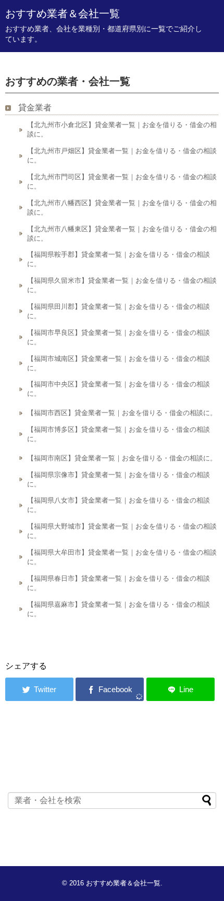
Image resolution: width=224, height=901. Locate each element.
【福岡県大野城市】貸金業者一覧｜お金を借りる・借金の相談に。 (122, 531)
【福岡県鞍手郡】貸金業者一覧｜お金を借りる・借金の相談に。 (118, 259)
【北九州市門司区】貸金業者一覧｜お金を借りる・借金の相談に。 (122, 181)
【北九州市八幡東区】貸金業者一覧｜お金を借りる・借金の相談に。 (122, 233)
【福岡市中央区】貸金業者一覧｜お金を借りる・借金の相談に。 (118, 388)
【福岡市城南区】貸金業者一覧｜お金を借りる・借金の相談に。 (118, 363)
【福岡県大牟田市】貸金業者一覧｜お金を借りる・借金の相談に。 (122, 557)
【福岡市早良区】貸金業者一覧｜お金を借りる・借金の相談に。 (118, 337)
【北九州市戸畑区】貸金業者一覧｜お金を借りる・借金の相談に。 (122, 155)
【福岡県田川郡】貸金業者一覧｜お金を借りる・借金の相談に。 (118, 311)
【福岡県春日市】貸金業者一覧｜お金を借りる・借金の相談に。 (118, 583)
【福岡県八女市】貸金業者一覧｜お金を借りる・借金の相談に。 (118, 505)
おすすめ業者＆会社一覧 (62, 13)
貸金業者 (35, 107)
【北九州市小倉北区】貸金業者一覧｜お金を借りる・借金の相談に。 (122, 129)
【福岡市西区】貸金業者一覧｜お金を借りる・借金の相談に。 (122, 413)
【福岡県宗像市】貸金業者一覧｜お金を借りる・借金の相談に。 (118, 479)
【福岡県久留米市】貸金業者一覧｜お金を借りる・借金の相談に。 (122, 285)
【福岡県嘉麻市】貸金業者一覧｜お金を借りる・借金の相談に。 (118, 609)
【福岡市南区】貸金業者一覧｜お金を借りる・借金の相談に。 (122, 458)
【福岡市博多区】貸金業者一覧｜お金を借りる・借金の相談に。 (118, 434)
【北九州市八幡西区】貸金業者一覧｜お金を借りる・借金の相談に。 (122, 207)
